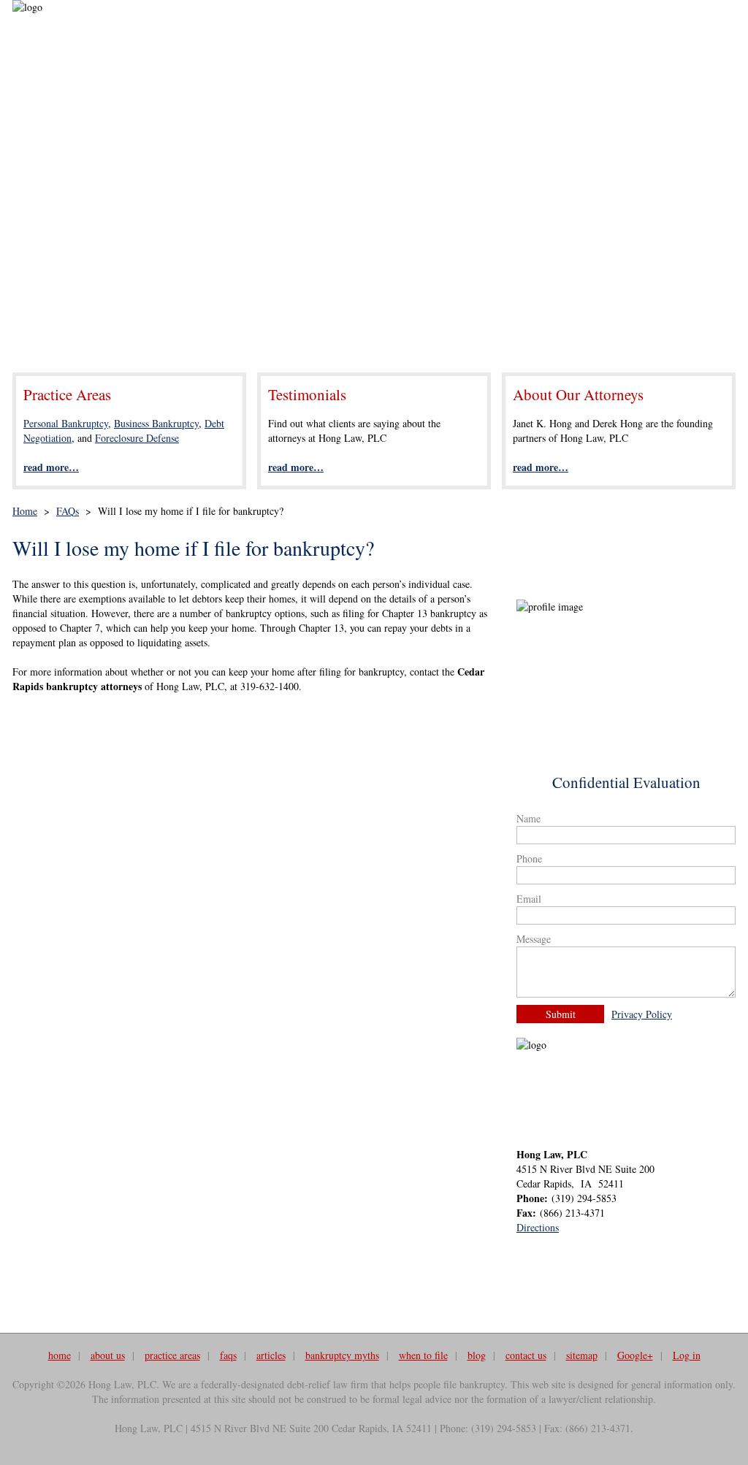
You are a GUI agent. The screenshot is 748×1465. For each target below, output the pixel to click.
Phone (529, 858)
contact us (525, 1355)
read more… (51, 467)
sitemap (582, 1355)
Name (528, 818)
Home (24, 511)
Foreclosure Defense (137, 438)
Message (533, 939)
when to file (423, 1355)
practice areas (172, 1355)
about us (108, 1355)
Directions (537, 1227)
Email (528, 899)
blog (477, 1355)
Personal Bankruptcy (65, 423)
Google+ (635, 1355)
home (59, 1355)
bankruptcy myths (342, 1355)
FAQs (67, 511)
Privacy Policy (641, 1014)
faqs (228, 1355)
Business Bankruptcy (156, 423)
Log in (687, 1355)
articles (271, 1355)
